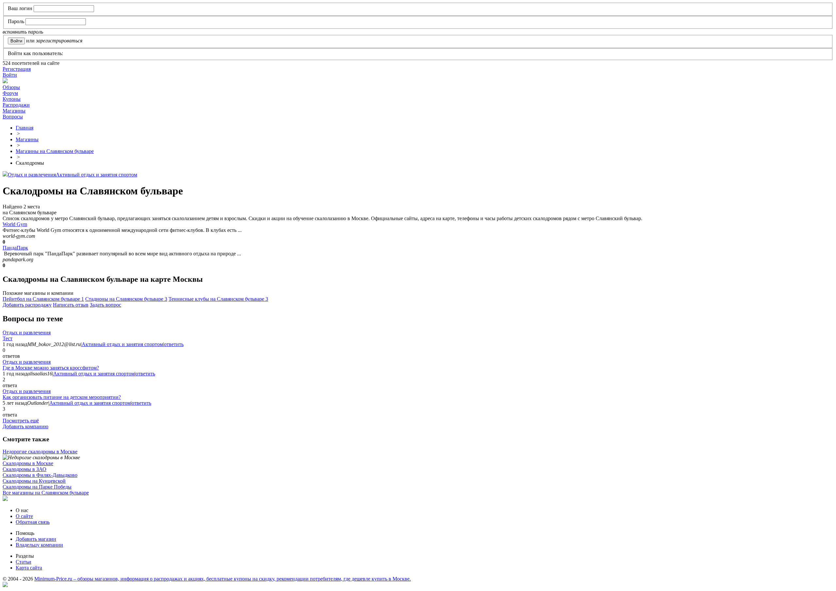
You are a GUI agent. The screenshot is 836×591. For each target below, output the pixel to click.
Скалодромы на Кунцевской (34, 481)
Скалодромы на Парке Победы (37, 487)
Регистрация (17, 69)
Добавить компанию (25, 426)
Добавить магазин (36, 539)
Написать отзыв (70, 305)
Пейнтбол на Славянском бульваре (43, 299)
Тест (7, 338)
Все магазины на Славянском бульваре (46, 492)
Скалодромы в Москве (28, 463)
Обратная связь (33, 522)
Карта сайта (29, 567)
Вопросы (13, 116)
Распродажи (16, 105)
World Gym (15, 224)
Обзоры (11, 87)
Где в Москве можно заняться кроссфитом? (51, 368)
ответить (174, 344)
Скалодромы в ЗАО (24, 469)
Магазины (14, 111)
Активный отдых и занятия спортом (96, 174)
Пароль (16, 21)
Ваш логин (20, 8)
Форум (10, 93)
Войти (10, 75)
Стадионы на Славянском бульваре (126, 299)
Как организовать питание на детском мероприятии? (62, 397)
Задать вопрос (105, 305)
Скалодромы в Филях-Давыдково (40, 475)
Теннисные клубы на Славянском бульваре (218, 299)
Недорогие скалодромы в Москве (40, 451)
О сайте (24, 516)
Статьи (23, 562)
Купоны (12, 99)
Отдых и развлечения (32, 174)
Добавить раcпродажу (27, 305)
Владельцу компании (39, 545)
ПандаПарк (15, 247)
